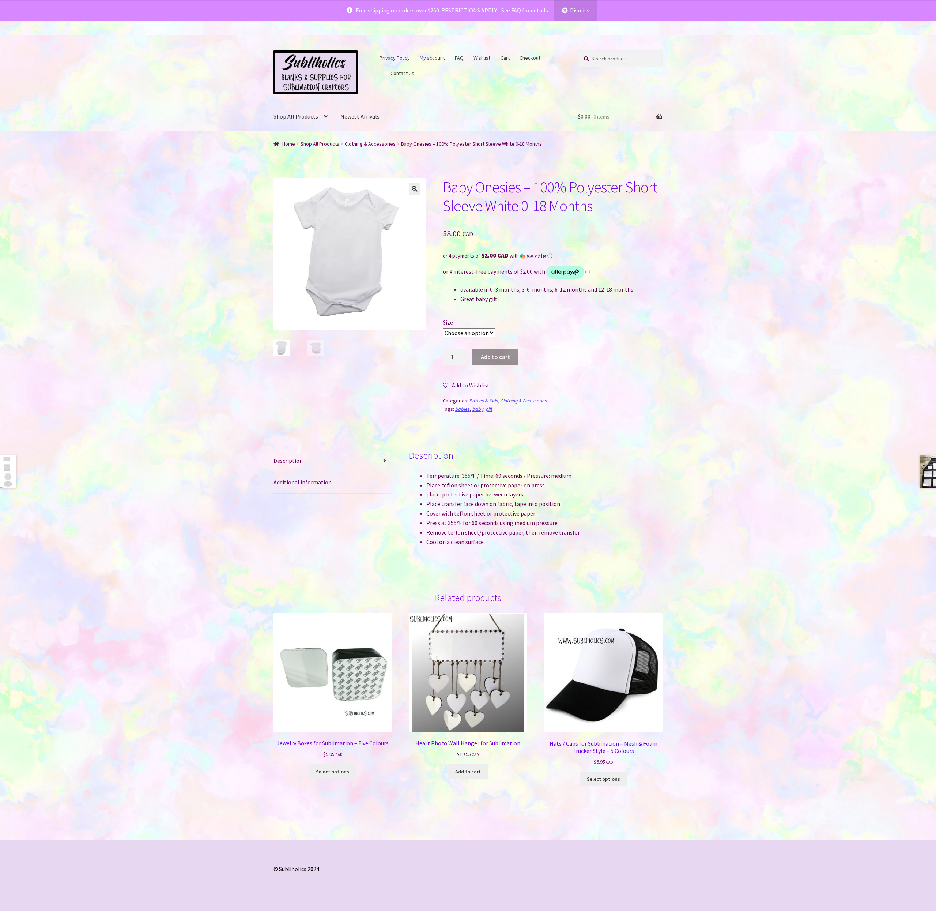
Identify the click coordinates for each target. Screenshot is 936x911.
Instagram (381, 72)
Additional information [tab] (302, 482)
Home (288, 143)
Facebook (549, 56)
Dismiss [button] (579, 10)
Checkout (530, 58)
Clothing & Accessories (370, 143)
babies (462, 409)
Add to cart (495, 356)
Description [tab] (288, 460)
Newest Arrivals (360, 116)
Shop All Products (295, 116)
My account (432, 58)
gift (489, 409)
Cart (505, 58)
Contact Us (402, 73)
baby (477, 409)
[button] (414, 189)
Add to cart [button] (468, 771)
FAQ (459, 58)
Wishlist (481, 58)
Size (448, 322)
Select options (332, 771)
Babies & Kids (483, 400)
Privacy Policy (395, 58)
